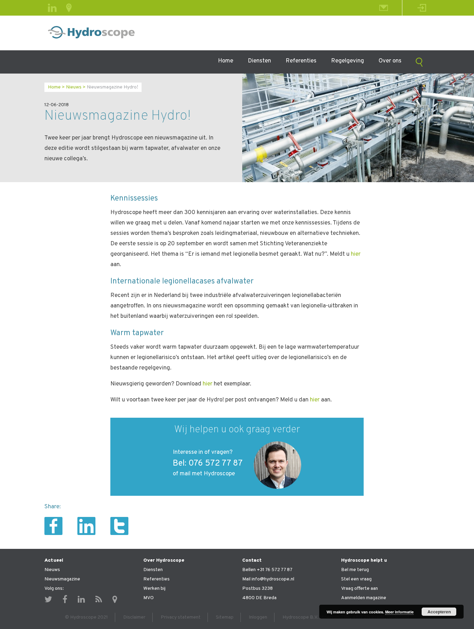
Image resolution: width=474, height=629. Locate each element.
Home (225, 61)
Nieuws (74, 87)
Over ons (390, 61)
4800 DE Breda (259, 598)
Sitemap (225, 617)
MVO (148, 598)
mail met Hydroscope (207, 474)
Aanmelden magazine (363, 598)
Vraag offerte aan (359, 589)
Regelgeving (347, 61)
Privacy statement (181, 617)
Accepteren (439, 612)
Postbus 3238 (257, 589)
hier (356, 254)
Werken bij (154, 589)
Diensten (259, 61)
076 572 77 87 (215, 463)
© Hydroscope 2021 (86, 617)
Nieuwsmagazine (62, 579)
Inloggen (258, 617)
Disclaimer (134, 617)
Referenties (301, 61)
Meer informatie (399, 611)
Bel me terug (355, 570)
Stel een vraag (356, 579)
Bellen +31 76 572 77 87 (267, 570)
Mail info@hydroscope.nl (268, 579)
